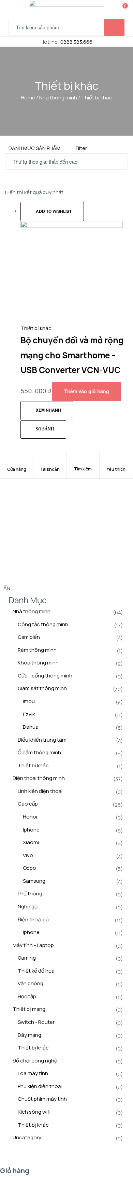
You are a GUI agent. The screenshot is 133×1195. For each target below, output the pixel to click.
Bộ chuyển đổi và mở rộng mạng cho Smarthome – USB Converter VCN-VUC (71, 354)
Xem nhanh (48, 410)
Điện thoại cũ (33, 919)
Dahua (31, 726)
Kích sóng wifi (34, 1111)
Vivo (28, 855)
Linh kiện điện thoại (40, 791)
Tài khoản (50, 469)
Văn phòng (30, 983)
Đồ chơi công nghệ (35, 1060)
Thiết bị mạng (29, 1009)
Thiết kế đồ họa (36, 970)
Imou (29, 701)
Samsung (34, 880)
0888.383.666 (76, 41)
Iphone (31, 829)
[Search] (83, 464)
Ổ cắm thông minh (39, 752)
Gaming (27, 957)
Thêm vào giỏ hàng (86, 391)
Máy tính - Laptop (33, 945)
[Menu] (11, 9)
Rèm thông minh (37, 650)
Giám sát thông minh (42, 688)
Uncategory (27, 1137)
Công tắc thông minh (43, 624)
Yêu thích (116, 469)
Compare (43, 429)
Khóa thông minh (38, 662)
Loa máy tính (33, 1073)
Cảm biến (29, 637)
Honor (30, 816)
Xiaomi (31, 842)
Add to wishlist (54, 211)
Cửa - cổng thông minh (45, 675)
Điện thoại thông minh (39, 778)
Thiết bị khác (35, 328)
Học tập (27, 996)
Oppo (29, 867)
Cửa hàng (16, 469)
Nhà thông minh (58, 97)
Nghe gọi (28, 906)
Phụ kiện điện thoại (40, 1086)
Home (28, 97)
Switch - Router (36, 1022)
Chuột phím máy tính (42, 1098)
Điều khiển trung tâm (42, 739)
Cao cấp (28, 803)
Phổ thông (30, 893)
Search (114, 27)
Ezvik (29, 714)
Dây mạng (29, 1035)
